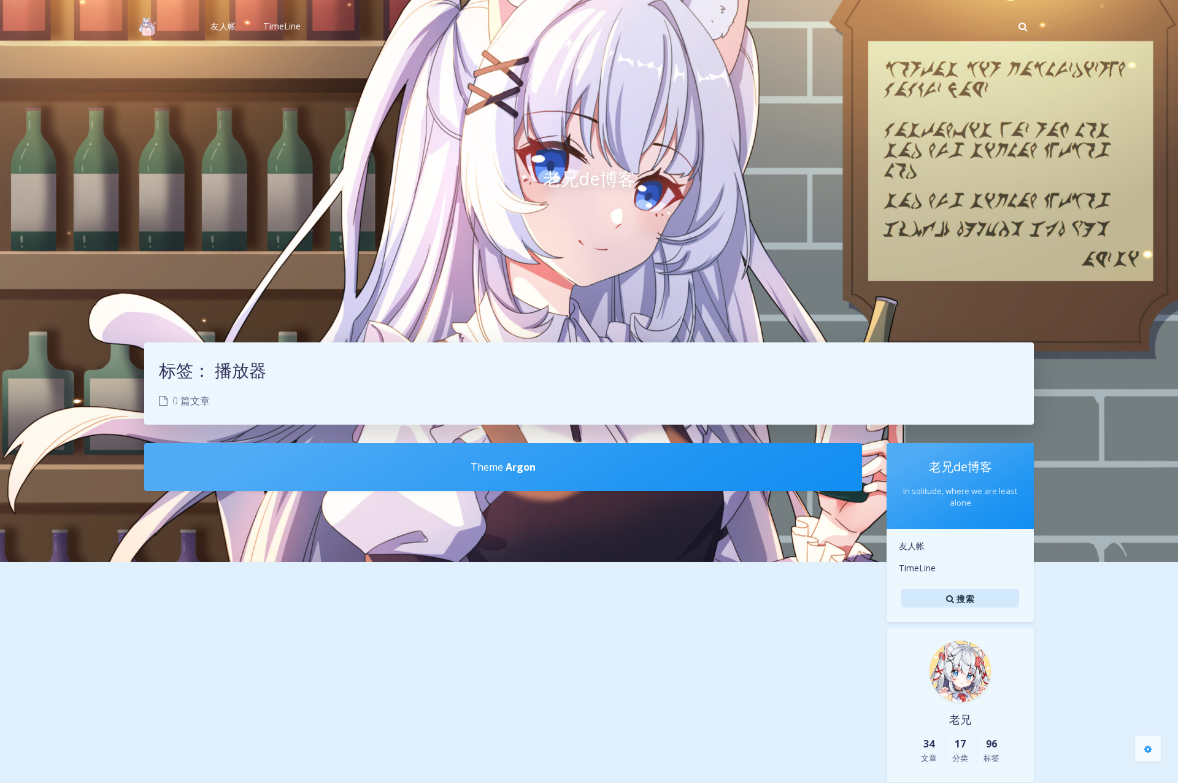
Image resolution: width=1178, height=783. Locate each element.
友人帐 (912, 546)
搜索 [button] (964, 598)
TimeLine (917, 568)
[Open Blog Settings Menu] (1148, 749)
